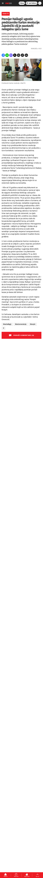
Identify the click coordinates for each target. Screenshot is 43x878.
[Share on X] (14, 55)
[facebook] (3, 55)
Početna (5, 876)
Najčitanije (26, 876)
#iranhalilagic (7, 324)
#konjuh (32, 324)
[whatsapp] (7, 55)
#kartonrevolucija (20, 324)
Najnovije (16, 876)
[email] (18, 55)
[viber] (11, 55)
